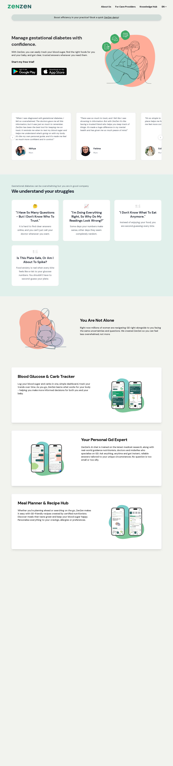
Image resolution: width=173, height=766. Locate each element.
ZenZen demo (111, 17)
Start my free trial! (23, 61)
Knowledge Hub (148, 6)
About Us (106, 6)
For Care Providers (125, 6)
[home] (19, 6)
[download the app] (24, 71)
